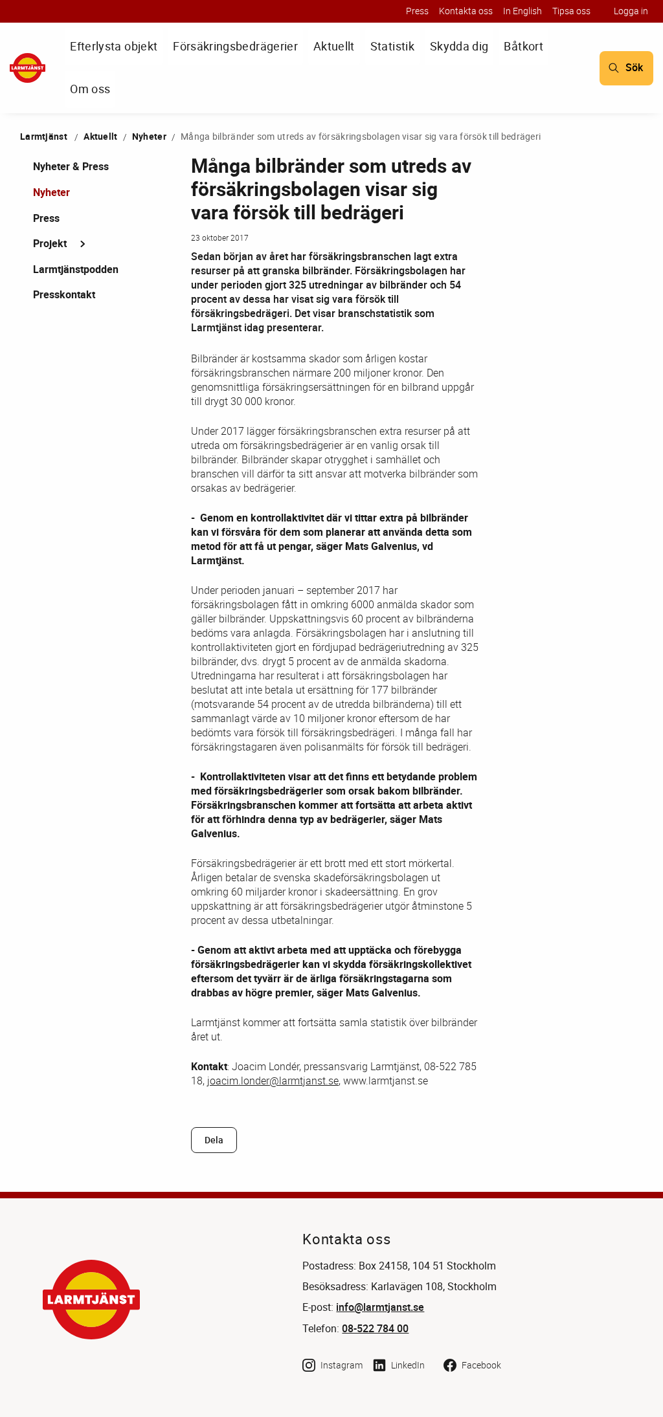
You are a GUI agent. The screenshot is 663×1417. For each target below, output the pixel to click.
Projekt (50, 243)
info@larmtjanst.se (380, 1307)
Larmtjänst (43, 136)
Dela (214, 1140)
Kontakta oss (466, 11)
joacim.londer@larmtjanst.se (273, 1080)
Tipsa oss (571, 11)
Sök (634, 67)
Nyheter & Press (71, 166)
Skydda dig (459, 46)
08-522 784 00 (375, 1329)
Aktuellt (334, 46)
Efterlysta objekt (113, 46)
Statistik (392, 46)
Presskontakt (64, 294)
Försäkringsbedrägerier (235, 46)
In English (522, 11)
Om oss (90, 88)
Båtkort (523, 46)
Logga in (631, 11)
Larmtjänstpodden (75, 269)
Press (417, 11)
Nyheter (149, 136)
